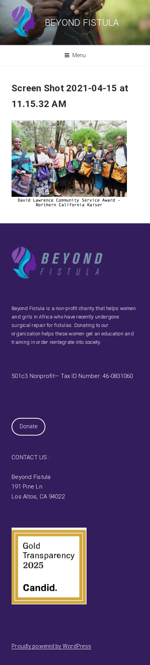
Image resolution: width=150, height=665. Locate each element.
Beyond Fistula (82, 22)
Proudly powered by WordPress (51, 646)
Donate (29, 426)
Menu (79, 55)
